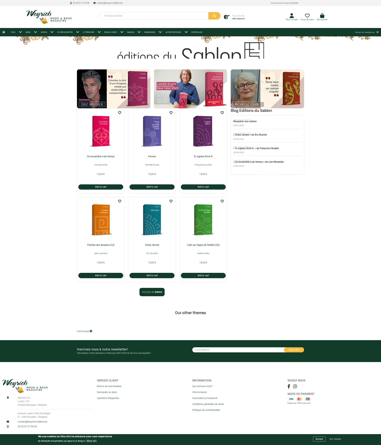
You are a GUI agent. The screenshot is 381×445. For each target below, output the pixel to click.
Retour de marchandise (109, 386)
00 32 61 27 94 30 (81, 3)
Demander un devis (107, 392)
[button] (322, 18)
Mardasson (149, 32)
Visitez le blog (266, 174)
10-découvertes (65, 32)
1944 (13, 32)
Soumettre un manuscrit (204, 398)
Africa (44, 32)
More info (91, 440)
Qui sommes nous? (202, 386)
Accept (319, 439)
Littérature (88, 32)
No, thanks (335, 439)
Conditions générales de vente (208, 404)
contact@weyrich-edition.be (110, 3)
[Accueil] (49, 16)
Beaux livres (110, 32)
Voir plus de (152, 292)
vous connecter (291, 3)
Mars (28, 32)
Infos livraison (199, 392)
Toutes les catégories (365, 32)
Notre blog (196, 32)
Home (3, 32)
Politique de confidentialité (206, 410)
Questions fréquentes (108, 398)
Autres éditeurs (173, 32)
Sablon (130, 32)
